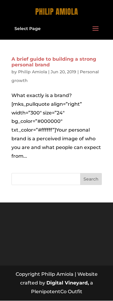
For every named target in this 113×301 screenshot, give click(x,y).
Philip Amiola (32, 71)
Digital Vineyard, (67, 283)
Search (91, 179)
